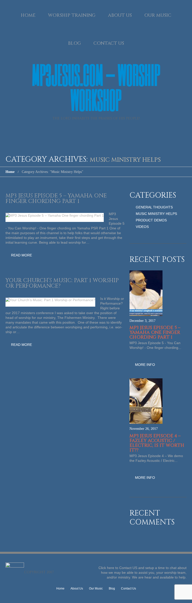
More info (145, 365)
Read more (21, 255)
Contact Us (109, 43)
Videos (142, 227)
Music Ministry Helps (156, 214)
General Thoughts (154, 207)
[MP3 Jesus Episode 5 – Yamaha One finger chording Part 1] (55, 215)
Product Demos (151, 220)
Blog (74, 43)
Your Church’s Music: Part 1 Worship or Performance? (62, 283)
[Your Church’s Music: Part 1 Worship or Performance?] (50, 300)
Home (28, 15)
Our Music (157, 15)
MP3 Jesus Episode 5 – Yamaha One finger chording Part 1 (56, 198)
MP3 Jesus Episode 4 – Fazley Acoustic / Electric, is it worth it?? (157, 443)
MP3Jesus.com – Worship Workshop (96, 87)
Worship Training (72, 15)
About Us (120, 15)
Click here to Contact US (117, 568)
